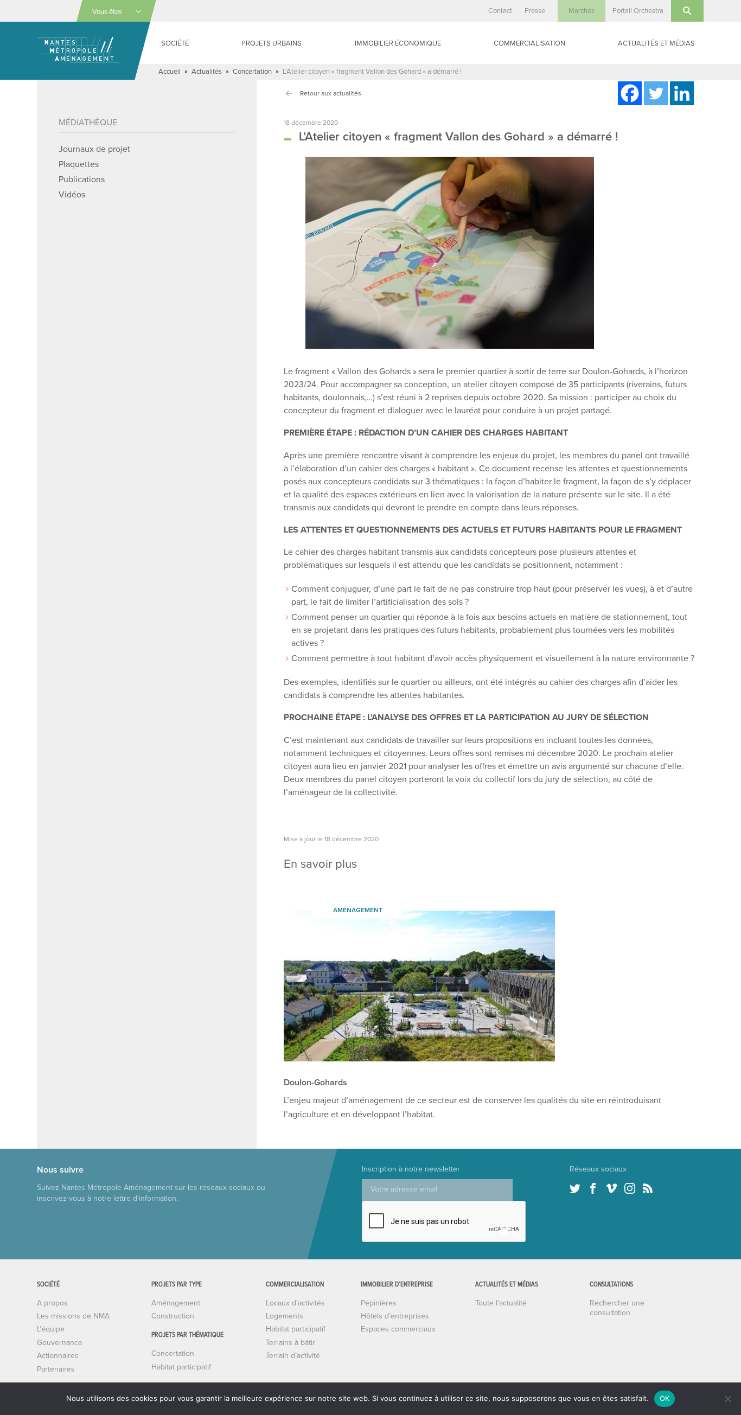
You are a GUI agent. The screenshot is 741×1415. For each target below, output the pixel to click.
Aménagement (175, 1303)
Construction (172, 1316)
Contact (500, 11)
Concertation (252, 71)
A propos (52, 1303)
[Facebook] (630, 93)
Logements (284, 1316)
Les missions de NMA (73, 1316)
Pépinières (379, 1303)
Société (175, 43)
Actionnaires (58, 1355)
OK (665, 1398)
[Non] (727, 1398)
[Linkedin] (682, 93)
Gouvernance (59, 1342)
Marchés (581, 11)
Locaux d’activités (295, 1303)
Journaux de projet (94, 149)
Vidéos (72, 194)
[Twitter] (656, 93)
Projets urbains (271, 43)
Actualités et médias (656, 43)
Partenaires (56, 1369)
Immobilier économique (398, 43)
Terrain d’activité (293, 1355)
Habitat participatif (181, 1367)
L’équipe (51, 1329)
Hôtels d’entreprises (395, 1316)
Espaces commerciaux (398, 1329)
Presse (535, 11)
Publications (82, 179)
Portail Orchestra (637, 11)
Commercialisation (529, 43)
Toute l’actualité (501, 1303)
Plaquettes (79, 164)
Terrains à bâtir (290, 1342)
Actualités (206, 71)
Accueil (169, 71)
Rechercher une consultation (617, 1307)
